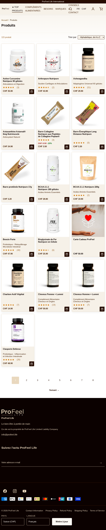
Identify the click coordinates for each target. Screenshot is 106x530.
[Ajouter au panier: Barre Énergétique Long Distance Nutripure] (102, 147)
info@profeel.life (9, 434)
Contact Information (34, 511)
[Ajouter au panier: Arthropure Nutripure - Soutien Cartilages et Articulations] (66, 91)
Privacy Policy (52, 511)
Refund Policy (66, 511)
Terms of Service (97, 511)
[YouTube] (24, 491)
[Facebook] (5, 491)
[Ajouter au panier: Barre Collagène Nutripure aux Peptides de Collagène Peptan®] (66, 147)
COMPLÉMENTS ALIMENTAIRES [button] (33, 9)
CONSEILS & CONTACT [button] (73, 9)
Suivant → (54, 390)
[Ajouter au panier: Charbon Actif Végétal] (31, 309)
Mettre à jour (62, 522)
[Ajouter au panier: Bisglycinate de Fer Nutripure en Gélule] (66, 254)
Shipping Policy (81, 511)
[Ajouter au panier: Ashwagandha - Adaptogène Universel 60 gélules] (102, 91)
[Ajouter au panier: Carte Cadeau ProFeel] (102, 254)
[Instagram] (14, 491)
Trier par (72, 37)
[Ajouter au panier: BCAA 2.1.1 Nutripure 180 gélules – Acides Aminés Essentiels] (66, 199)
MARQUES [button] (60, 9)
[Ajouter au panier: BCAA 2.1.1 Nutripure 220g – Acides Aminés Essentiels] (102, 199)
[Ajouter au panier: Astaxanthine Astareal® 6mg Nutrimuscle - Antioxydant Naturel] (31, 147)
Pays (4, 516)
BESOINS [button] (48, 9)
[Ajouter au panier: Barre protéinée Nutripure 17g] (31, 199)
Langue (31, 516)
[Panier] (101, 9)
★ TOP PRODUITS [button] (17, 9)
